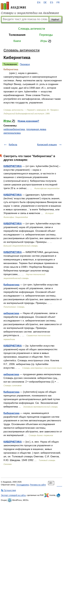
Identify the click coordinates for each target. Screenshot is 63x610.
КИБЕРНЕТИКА (13, 166)
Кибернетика (11, 284)
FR (58, 2)
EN (38, 2)
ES (51, 2)
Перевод (25, 64)
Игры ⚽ (45, 40)
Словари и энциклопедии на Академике (30, 13)
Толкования (17, 34)
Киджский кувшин (47, 144)
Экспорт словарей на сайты (13, 495)
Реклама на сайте (38, 485)
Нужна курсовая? (28, 121)
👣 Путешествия (8, 490)
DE (45, 2)
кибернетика (11, 313)
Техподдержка (22, 485)
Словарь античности (31, 28)
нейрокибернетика (14, 129)
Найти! (55, 19)
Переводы (46, 34)
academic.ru (13, 5)
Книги (17, 40)
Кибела (13, 144)
